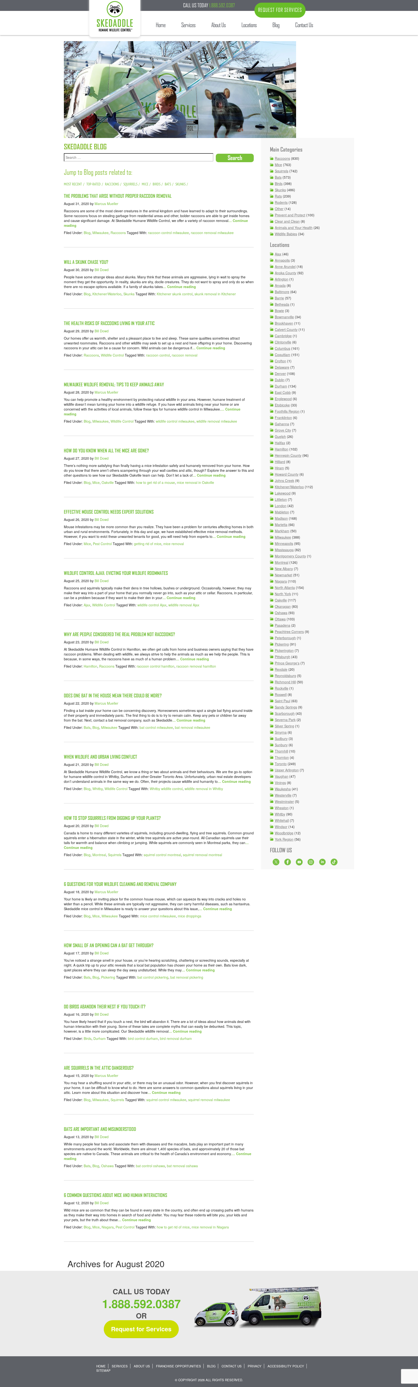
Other (279, 208)
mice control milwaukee (158, 916)
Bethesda (282, 304)
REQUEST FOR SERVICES (280, 10)
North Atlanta (285, 587)
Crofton (280, 360)
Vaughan (281, 776)
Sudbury (281, 738)
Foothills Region (287, 411)
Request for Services (141, 1329)
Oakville (108, 482)
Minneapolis (284, 543)
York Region (284, 839)
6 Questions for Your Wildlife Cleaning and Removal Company (120, 884)
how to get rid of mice (173, 1227)
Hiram (279, 467)
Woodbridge (284, 833)
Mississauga (284, 549)
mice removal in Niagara (210, 1227)
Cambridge (283, 335)
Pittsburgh (282, 656)
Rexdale (281, 669)
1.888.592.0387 (222, 5)
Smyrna (281, 732)
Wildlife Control (112, 355)
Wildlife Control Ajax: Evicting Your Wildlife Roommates (116, 573)
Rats (278, 196)
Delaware (282, 367)
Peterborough (285, 637)
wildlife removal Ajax (183, 604)
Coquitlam (282, 354)
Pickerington (284, 650)
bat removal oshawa (182, 1165)
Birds (87, 1038)
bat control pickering (152, 977)
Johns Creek (284, 480)
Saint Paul (282, 700)
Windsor (281, 826)
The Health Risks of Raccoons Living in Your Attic (109, 323)
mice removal (173, 543)
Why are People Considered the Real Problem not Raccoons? (119, 634)
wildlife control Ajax (151, 604)
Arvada (280, 285)
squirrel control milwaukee (166, 1099)
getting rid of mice (147, 543)
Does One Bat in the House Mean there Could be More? (113, 695)
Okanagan (283, 606)
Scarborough (285, 713)
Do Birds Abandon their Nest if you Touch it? (104, 1006)
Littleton (281, 499)
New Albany (284, 568)
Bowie (279, 310)
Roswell (281, 694)
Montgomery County (290, 556)
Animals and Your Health (294, 227)
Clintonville (283, 342)
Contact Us (232, 1366)
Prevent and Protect (290, 215)
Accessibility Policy (286, 1366)
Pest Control (102, 543)
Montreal (99, 854)
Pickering (108, 977)
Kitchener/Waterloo (106, 293)
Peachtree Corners (289, 631)
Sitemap (103, 1370)
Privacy (254, 1366)
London (280, 505)
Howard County (287, 474)
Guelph (280, 436)
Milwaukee (100, 232)
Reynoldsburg (285, 675)
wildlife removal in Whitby (204, 788)
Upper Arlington (287, 770)
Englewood (283, 398)
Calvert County (286, 329)
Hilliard (280, 461)
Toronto (281, 763)
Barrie (279, 298)
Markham (282, 530)
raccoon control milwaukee (168, 232)
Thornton (282, 757)
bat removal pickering (186, 977)
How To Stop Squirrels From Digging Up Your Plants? (112, 818)
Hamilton (90, 666)
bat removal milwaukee (192, 727)
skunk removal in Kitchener (215, 293)
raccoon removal (184, 355)
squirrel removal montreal (202, 854)
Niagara (108, 1227)
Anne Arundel (285, 266)
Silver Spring (284, 726)
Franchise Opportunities (178, 1366)
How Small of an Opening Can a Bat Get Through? (108, 945)
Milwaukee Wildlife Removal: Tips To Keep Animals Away (114, 384)
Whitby (97, 788)
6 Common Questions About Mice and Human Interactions (115, 1195)
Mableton (282, 512)
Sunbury (281, 744)
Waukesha (283, 788)
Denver (280, 373)
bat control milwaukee (156, 727)
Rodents (281, 202)
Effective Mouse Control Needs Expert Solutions (109, 512)
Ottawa (280, 619)
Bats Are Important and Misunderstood (100, 1129)
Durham (99, 1038)
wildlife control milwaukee (175, 421)
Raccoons (118, 232)
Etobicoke (282, 405)
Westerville (283, 795)
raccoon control (158, 355)
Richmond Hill (285, 681)
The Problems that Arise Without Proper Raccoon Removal (118, 196)
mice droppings (189, 916)
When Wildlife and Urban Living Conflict (100, 757)
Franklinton (283, 417)
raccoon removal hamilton (196, 666)
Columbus (282, 348)
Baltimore (282, 291)
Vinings (280, 782)
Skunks (128, 293)
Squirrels (114, 854)
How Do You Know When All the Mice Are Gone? (106, 450)
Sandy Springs (286, 707)
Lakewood (283, 493)
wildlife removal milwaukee (216, 421)
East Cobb (283, 392)
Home (101, 1366)
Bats (87, 727)
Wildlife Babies (286, 233)
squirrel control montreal (162, 854)
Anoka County (285, 272)
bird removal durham (176, 1038)
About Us (142, 1366)
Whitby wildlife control (166, 788)
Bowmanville (284, 316)
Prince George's (287, 663)
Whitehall (282, 820)
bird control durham (143, 1038)
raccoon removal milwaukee (212, 232)
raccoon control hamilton (155, 666)
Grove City (283, 430)
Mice (96, 482)
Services (120, 1366)
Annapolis (282, 260)
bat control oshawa (150, 1165)
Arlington (281, 279)
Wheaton (282, 807)
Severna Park (285, 719)
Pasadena (282, 625)
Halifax (280, 442)
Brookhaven (284, 323)
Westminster (284, 801)
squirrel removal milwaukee (209, 1099)
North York (283, 593)
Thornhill (281, 751)
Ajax (87, 604)
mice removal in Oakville (195, 482)
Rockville (281, 688)
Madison (281, 518)
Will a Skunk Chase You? (86, 262)
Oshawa (107, 1165)
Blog (87, 232)
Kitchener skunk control (175, 293)
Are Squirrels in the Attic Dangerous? (99, 1068)
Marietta (281, 524)
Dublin (279, 379)
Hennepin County (288, 455)
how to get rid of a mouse (155, 482)
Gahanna (282, 423)
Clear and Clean (287, 221)
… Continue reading (179, 286)
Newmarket (283, 574)
